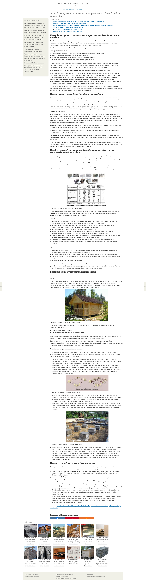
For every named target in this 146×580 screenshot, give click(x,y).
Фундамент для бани (80, 511)
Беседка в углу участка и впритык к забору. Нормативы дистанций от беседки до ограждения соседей (35, 25)
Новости (72, 9)
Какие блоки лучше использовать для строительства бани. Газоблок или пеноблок (78, 21)
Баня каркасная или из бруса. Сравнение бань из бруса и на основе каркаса (33, 44)
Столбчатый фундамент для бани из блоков (68, 29)
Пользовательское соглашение (66, 574)
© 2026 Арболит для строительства (32, 574)
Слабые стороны (58, 511)
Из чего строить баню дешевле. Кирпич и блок (67, 31)
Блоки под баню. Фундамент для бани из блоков (68, 27)
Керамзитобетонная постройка (69, 511)
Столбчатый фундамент (91, 511)
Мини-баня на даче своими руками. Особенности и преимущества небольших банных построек (35, 37)
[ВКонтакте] (57, 518)
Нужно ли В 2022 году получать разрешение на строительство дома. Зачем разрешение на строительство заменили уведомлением (34, 67)
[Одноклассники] (86, 518)
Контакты (58, 574)
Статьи (79, 9)
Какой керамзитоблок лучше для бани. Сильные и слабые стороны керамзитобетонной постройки (83, 25)
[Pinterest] (72, 518)
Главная (65, 9)
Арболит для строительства (73, 3)
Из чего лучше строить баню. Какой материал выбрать (70, 23)
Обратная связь (90, 574)
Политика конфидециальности (62, 576)
